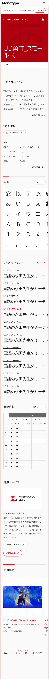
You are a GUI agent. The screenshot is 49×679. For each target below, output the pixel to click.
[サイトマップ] (44, 3)
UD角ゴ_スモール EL (12, 283)
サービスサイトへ (14, 544)
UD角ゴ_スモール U (12, 386)
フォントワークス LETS (16, 133)
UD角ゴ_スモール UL (12, 270)
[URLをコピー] (38, 653)
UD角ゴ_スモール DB (12, 334)
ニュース (39, 10)
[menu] (15, 19)
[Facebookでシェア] (26, 653)
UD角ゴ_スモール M (12, 321)
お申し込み (11, 553)
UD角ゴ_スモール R (23, 51)
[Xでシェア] (19, 653)
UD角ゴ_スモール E (12, 360)
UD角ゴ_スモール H (12, 373)
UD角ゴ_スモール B (12, 347)
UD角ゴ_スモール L (12, 296)
